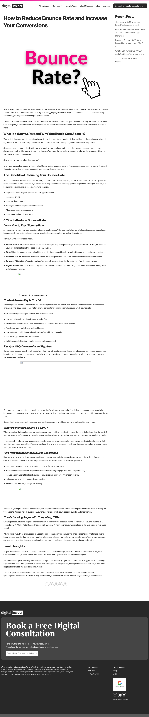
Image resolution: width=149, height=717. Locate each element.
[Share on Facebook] (47, 584)
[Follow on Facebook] (115, 695)
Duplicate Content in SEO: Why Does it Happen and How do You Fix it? (129, 43)
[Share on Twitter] (51, 584)
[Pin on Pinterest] (60, 584)
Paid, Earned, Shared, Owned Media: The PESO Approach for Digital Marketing (130, 32)
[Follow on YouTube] (124, 695)
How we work (93, 674)
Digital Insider (41, 572)
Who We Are (44, 6)
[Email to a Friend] (56, 584)
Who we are (93, 667)
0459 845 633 (61, 572)
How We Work (71, 6)
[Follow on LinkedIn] (120, 695)
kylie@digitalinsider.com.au (14, 575)
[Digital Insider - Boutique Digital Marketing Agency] (13, 6)
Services (56, 6)
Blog (98, 6)
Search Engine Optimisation (25, 192)
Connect (106, 6)
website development (43, 560)
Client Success (86, 6)
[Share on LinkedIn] (65, 584)
